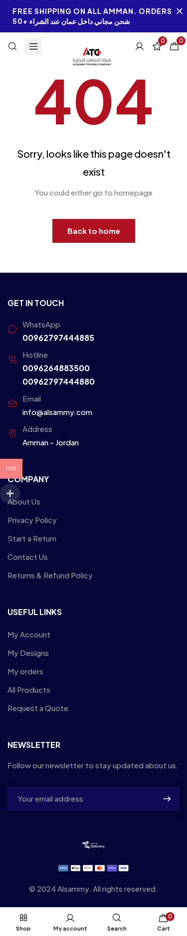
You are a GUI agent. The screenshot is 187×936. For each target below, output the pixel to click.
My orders (25, 671)
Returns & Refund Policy (50, 575)
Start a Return (31, 538)
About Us (23, 501)
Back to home (93, 230)
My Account (28, 634)
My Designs (28, 652)
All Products (28, 689)
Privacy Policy (32, 519)
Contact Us (27, 556)
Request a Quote (37, 708)
